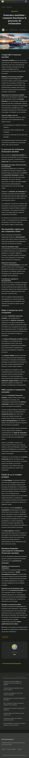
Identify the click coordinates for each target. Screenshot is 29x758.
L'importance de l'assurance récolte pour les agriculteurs (14, 709)
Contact (19, 749)
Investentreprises (10, 1)
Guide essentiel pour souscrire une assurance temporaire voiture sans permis (14, 724)
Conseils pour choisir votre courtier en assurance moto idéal (12, 719)
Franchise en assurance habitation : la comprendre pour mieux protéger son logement (12, 683)
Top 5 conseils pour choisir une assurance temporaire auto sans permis (13, 704)
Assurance (9, 7)
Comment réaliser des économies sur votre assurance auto (13, 714)
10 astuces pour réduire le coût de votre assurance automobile (13, 693)
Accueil (3, 7)
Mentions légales (11, 749)
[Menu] (25, 1)
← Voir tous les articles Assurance (11, 663)
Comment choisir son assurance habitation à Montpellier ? (14, 699)
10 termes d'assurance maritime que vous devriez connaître (13, 688)
